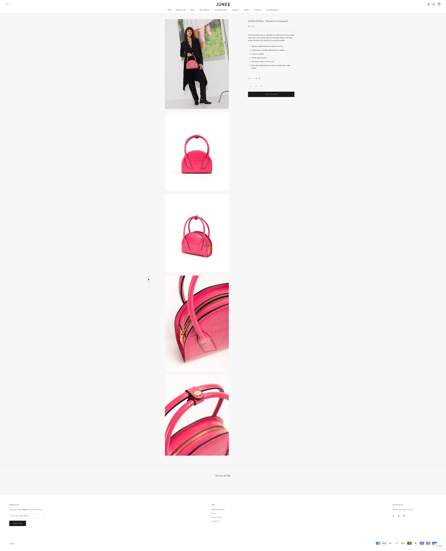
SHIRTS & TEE (181, 10)
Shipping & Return (218, 509)
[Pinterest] (259, 78)
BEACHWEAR (204, 10)
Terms (213, 513)
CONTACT (258, 10)
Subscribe (18, 523)
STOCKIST (235, 10)
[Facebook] (253, 78)
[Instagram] (399, 515)
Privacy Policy (216, 517)
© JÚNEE (11, 543)
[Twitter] (256, 78)
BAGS (169, 10)
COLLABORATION (220, 10)
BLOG (193, 10)
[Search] (434, 4)
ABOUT (246, 10)
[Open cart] (439, 4)
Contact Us (215, 521)
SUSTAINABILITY (273, 10)
